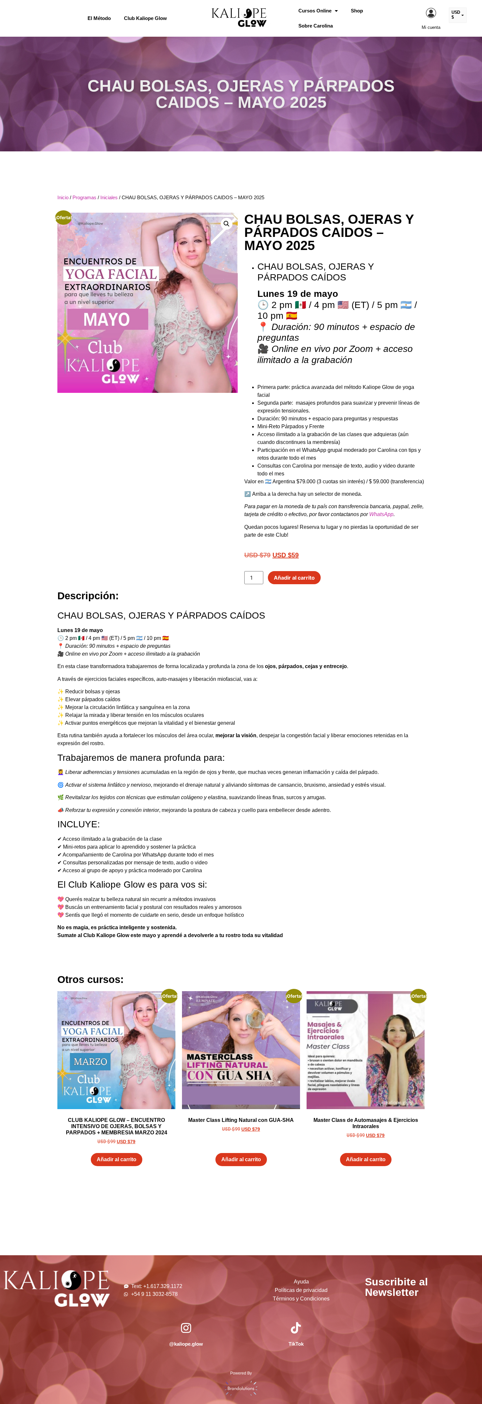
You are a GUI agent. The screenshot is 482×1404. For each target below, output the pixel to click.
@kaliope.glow (186, 1344)
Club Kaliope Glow (145, 18)
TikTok (296, 1344)
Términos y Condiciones (301, 1298)
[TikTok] (296, 1328)
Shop (357, 10)
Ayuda (301, 1281)
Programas (84, 197)
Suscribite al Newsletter (396, 1287)
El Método (99, 18)
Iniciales (109, 197)
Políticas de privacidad (301, 1290)
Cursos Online (314, 10)
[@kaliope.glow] (186, 1328)
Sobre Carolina (315, 26)
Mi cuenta (431, 27)
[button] (226, 224)
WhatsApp (381, 514)
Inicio (63, 197)
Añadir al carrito (294, 577)
